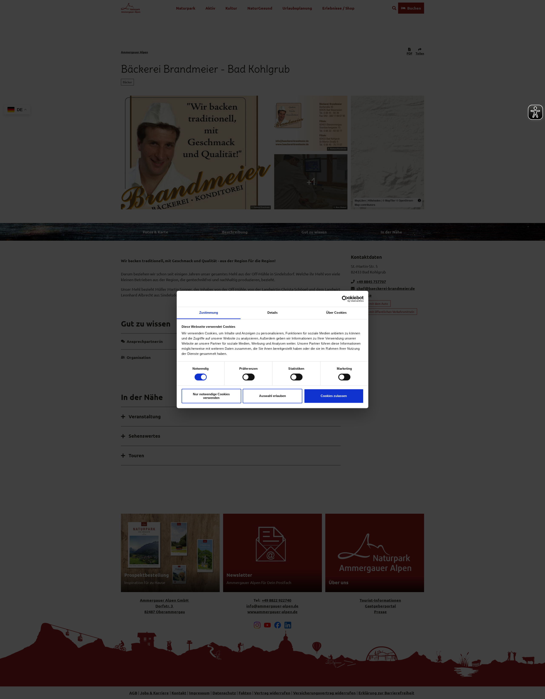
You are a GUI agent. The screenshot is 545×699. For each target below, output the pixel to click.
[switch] (248, 377)
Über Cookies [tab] (336, 312)
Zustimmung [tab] (208, 312)
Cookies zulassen (334, 396)
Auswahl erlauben (272, 396)
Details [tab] (272, 312)
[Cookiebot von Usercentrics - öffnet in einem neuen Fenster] (345, 299)
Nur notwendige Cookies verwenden (211, 396)
